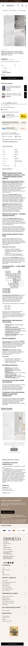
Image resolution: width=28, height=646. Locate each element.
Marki (3, 573)
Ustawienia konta (5, 617)
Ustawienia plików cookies (7, 601)
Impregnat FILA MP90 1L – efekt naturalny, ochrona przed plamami (14, 94)
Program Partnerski (6, 610)
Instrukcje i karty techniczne (8, 596)
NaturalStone (4, 49)
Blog (3, 571)
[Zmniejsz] (15, 67)
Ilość (2, 65)
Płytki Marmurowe (22, 10)
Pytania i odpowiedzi (6, 583)
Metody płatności (5, 585)
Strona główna (5, 10)
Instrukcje (5, 109)
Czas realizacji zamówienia (7, 588)
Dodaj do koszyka (12, 78)
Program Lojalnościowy (7, 621)
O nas (3, 568)
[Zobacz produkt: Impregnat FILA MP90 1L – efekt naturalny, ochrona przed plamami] (3, 95)
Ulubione (4, 619)
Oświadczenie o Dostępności (8, 602)
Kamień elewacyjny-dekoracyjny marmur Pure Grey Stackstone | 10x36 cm (13, 87)
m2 (14, 65)
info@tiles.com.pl (6, 492)
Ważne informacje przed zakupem (11, 112)
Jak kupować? (5, 580)
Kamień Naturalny (13, 10)
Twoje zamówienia (6, 616)
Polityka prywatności (6, 599)
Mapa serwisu (5, 604)
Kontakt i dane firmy (6, 569)
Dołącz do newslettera (8, 512)
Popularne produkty (6, 574)
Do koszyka (14, 449)
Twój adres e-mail (5, 508)
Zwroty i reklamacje (6, 590)
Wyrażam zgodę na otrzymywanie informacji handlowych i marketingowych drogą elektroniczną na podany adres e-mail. (13, 516)
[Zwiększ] (20, 67)
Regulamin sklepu (5, 597)
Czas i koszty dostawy (6, 587)
